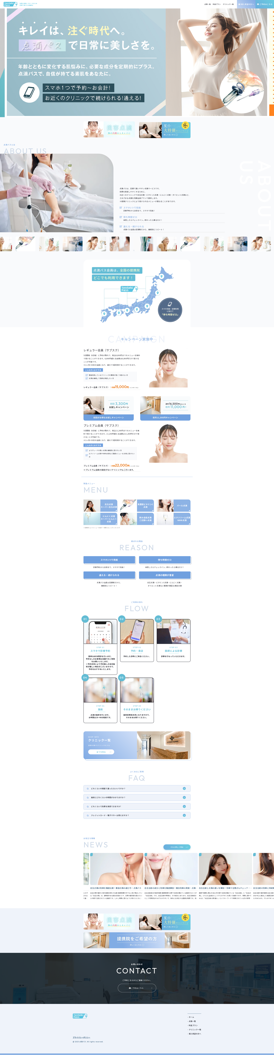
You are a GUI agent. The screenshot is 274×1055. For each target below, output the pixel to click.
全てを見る (101, 752)
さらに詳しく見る (177, 847)
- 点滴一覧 (192, 1021)
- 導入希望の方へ (194, 1033)
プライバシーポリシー (81, 1037)
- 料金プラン (193, 1025)
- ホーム (191, 1017)
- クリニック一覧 (194, 1029)
